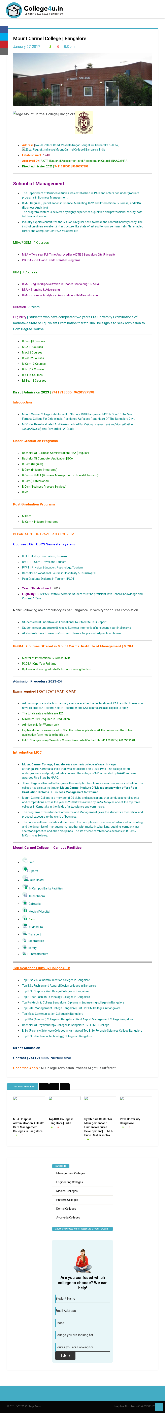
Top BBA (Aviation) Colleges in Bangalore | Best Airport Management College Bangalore (77, 1019)
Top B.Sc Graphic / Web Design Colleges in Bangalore (55, 991)
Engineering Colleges (69, 1182)
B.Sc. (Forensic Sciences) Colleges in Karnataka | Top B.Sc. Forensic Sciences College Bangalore (82, 1030)
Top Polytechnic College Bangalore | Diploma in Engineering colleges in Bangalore (73, 1002)
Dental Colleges (66, 1208)
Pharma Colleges (67, 1199)
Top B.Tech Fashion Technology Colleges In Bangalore (56, 996)
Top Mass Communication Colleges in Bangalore (52, 1013)
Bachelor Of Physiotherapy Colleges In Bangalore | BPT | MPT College (65, 1025)
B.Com (69, 46)
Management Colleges (70, 1173)
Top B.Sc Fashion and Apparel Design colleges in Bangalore (59, 985)
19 (87, 1139)
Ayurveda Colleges (68, 1217)
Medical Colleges (67, 1191)
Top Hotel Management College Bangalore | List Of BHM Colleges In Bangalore (71, 1008)
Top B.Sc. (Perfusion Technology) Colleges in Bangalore (57, 1036)
